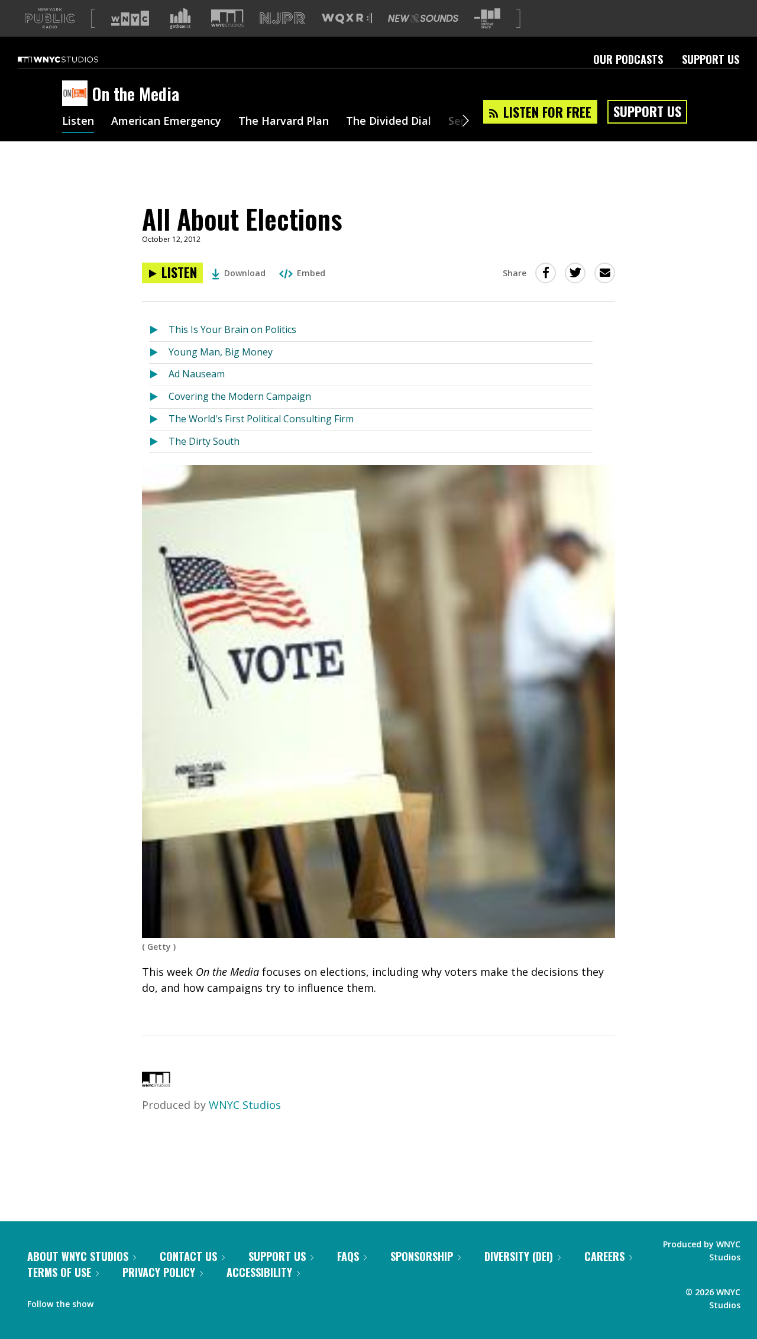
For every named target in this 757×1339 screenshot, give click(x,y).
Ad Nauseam (197, 373)
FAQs (348, 1256)
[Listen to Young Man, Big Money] (159, 353)
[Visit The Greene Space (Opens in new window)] (487, 18)
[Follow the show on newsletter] (156, 1301)
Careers (604, 1256)
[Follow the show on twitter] (133, 1301)
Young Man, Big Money (221, 351)
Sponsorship (421, 1256)
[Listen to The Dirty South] (159, 442)
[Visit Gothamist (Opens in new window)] (180, 18)
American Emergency (166, 122)
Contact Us (188, 1256)
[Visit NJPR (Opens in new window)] (282, 18)
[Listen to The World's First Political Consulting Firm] (159, 420)
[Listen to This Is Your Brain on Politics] (159, 330)
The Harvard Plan (283, 122)
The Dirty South (204, 441)
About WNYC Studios (77, 1256)
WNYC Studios (245, 1105)
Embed (311, 273)
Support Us (710, 59)
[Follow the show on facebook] (110, 1301)
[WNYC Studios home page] (73, 59)
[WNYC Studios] (156, 1083)
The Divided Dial (388, 122)
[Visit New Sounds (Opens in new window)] (423, 18)
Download (245, 273)
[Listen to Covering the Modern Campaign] (159, 397)
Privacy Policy (158, 1272)
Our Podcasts (628, 59)
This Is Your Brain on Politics (232, 329)
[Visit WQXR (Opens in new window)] (347, 18)
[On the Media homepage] (77, 94)
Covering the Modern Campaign (240, 396)
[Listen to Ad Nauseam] (159, 375)
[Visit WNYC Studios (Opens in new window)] (227, 18)
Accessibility (259, 1272)
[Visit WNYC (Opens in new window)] (130, 18)
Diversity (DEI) (518, 1256)
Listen (78, 122)
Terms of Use (59, 1272)
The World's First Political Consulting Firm (261, 418)
